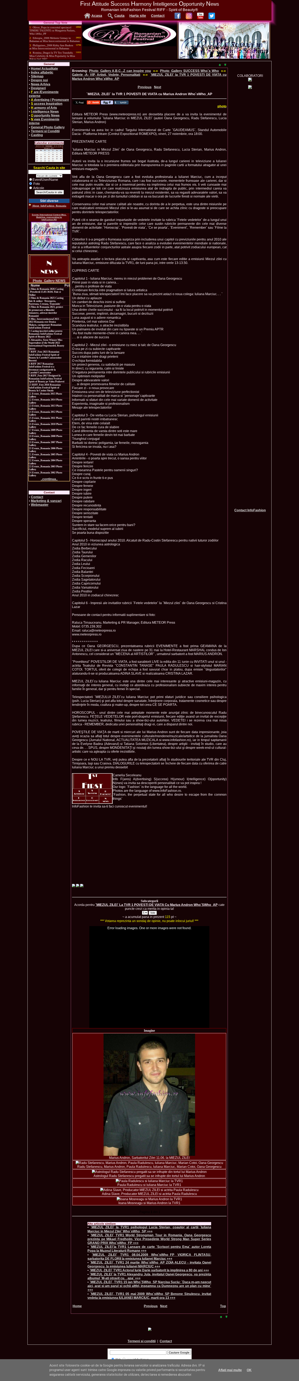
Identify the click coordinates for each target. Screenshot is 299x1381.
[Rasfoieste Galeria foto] (129, 45)
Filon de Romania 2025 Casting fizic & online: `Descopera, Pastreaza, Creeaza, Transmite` (46, 301)
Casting (37, 135)
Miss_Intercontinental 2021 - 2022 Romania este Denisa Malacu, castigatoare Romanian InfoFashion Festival (45, 323)
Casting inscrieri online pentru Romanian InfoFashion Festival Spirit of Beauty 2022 (45, 334)
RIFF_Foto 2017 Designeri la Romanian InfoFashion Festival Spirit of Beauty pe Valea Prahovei (46, 378)
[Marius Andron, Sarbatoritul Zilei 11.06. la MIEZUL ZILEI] (149, 1095)
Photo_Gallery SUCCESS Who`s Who (189, 71)
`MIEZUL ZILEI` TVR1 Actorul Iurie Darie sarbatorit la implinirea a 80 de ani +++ (149, 1270)
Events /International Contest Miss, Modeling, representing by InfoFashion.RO (49, 217)
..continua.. (49, 479)
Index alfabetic (42, 72)
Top (223, 1306)
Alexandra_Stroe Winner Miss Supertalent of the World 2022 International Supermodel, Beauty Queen (46, 344)
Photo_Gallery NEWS (49, 280)
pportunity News (45, 115)
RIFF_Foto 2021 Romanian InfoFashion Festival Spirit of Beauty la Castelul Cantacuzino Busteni (45, 356)
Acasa (96, 16)
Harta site (137, 16)
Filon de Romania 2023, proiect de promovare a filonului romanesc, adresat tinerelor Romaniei (46, 311)
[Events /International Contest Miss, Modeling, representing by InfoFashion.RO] (49, 236)
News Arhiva (40, 84)
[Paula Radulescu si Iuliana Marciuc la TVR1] (149, 1181)
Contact (158, 16)
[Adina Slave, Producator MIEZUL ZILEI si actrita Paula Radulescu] (149, 1190)
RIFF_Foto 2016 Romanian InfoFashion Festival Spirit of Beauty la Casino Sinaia (45, 387)
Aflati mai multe (230, 1370)
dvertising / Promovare (50, 99)
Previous (145, 87)
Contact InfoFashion (250, 510)
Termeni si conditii (142, 1341)
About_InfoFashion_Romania (49, 205)
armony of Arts (44, 107)
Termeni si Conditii (45, 131)
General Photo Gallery (48, 127)
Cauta (119, 16)
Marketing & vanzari (46, 501)
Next (157, 87)
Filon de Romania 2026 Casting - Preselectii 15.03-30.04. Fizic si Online (46, 292)
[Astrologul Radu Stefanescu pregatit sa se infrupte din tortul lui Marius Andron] (149, 1172)
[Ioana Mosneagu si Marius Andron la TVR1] (149, 1199)
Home (77, 1306)
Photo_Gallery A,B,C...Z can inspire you (120, 71)
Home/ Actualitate (44, 68)
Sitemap (37, 76)
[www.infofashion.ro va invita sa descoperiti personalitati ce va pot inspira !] (92, 788)
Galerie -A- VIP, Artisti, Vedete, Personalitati (106, 74)
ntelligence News (45, 111)
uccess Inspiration (46, 103)
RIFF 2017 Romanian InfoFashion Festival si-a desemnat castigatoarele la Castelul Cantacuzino (42, 368)
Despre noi (39, 80)
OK (249, 1370)
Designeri (38, 88)
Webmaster (39, 504)
